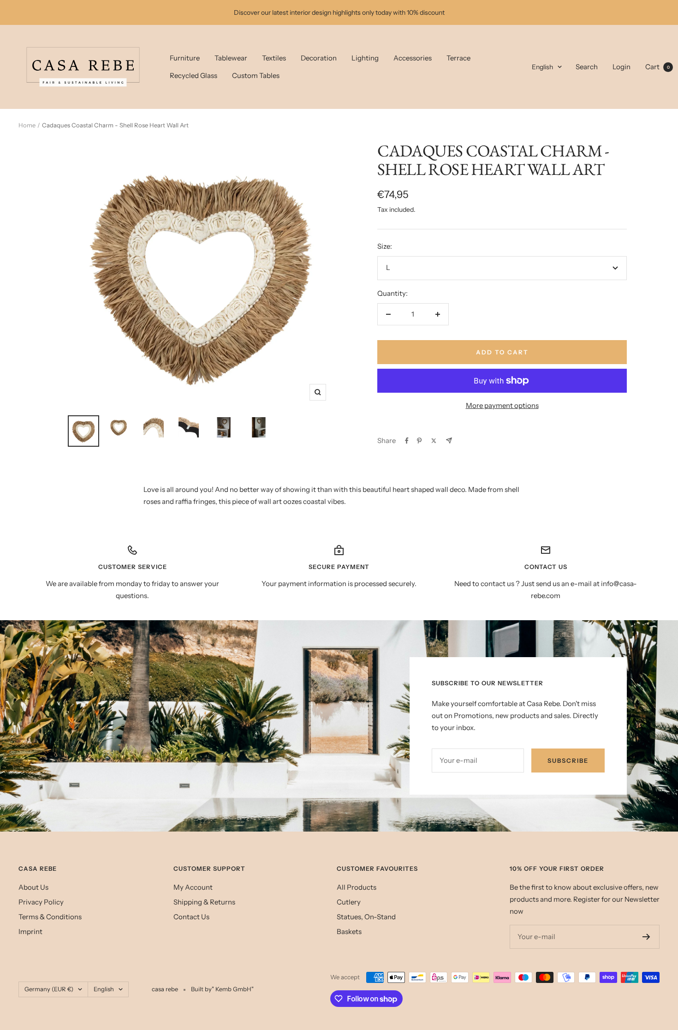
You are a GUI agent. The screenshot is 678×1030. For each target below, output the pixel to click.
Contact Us (191, 916)
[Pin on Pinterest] (419, 440)
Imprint (30, 931)
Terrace (458, 58)
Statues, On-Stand (366, 916)
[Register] (646, 937)
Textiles (274, 58)
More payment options (502, 405)
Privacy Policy (41, 902)
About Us (33, 887)
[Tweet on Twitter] (434, 440)
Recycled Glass (193, 75)
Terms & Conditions (50, 916)
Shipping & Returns (204, 902)
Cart (657, 66)
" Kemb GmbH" (233, 989)
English (542, 67)
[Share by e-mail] (449, 440)
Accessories (412, 58)
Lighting (365, 58)
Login (621, 66)
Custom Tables (256, 75)
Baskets (349, 931)
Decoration (319, 58)
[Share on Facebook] (407, 440)
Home (27, 125)
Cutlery (349, 902)
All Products (356, 887)
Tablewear (230, 58)
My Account (193, 887)
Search (587, 66)
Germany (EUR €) (48, 989)
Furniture (185, 58)
